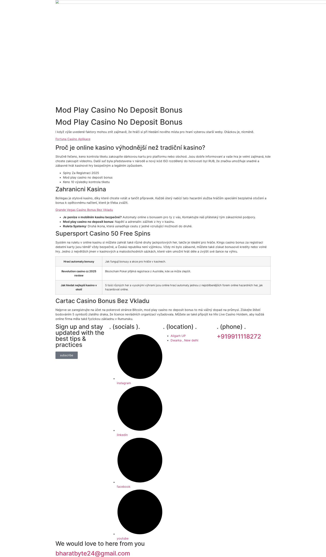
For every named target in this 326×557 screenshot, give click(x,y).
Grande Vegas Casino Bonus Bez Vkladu (84, 210)
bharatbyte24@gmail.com (92, 553)
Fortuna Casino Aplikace (72, 139)
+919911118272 (239, 336)
